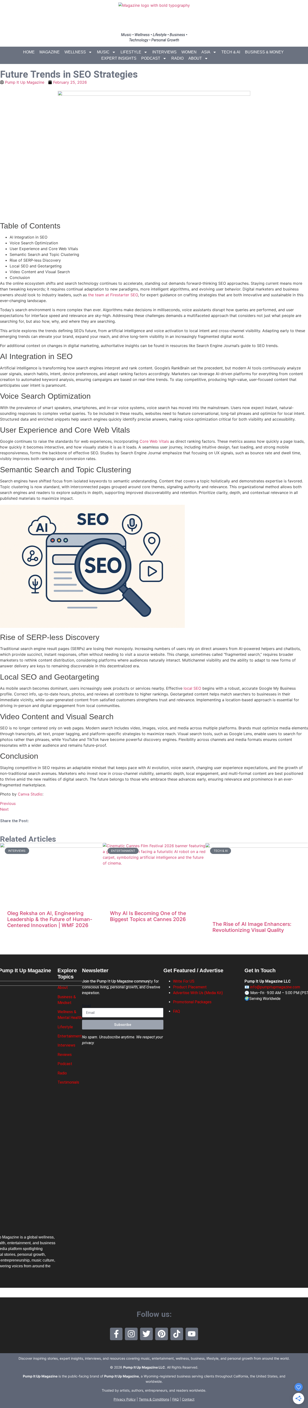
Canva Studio (30, 794)
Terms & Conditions (154, 1399)
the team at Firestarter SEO (113, 294)
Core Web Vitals (154, 441)
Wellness (75, 52)
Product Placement (190, 987)
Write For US (183, 981)
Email (86, 1006)
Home (29, 52)
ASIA (205, 52)
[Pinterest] (161, 1334)
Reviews (65, 1054)
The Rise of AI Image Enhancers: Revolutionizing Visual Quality (251, 927)
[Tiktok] (176, 1334)
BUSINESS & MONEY (264, 52)
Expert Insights (118, 58)
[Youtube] (192, 1334)
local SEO (192, 688)
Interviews (164, 52)
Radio (177, 58)
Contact (188, 1399)
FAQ (176, 1011)
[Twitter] (146, 1334)
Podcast (150, 58)
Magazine (49, 52)
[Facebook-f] (116, 1334)
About (195, 58)
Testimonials (68, 1082)
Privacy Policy (125, 1399)
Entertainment (70, 1036)
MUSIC (103, 52)
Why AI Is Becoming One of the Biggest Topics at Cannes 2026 (148, 916)
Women (189, 52)
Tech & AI (230, 52)
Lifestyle (131, 52)
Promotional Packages (192, 1002)
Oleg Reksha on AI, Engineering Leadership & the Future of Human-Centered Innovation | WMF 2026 (49, 919)
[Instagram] (131, 1334)
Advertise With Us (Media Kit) (198, 993)
